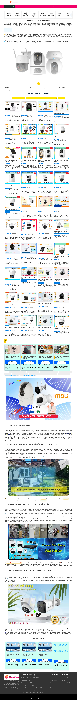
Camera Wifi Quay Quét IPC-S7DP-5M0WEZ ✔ (61, 257)
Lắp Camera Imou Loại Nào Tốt (44, 655)
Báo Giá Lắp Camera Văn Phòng (61, 656)
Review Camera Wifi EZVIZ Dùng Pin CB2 (12, 357)
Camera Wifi (34, 6)
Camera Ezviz (53, 687)
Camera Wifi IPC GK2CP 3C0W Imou (44, 304)
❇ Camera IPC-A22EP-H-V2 (43, 112)
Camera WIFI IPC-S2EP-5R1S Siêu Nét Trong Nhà (12, 185)
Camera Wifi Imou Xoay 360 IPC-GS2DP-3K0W (61, 304)
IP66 (59, 98)
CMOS (40, 98)
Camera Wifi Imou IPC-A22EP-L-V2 (12, 135)
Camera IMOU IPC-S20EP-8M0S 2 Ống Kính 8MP (45, 161)
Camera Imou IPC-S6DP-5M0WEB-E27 (61, 209)
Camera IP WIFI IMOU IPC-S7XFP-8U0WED (45, 209)
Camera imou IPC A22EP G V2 (11, 112)
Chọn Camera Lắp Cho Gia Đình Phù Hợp (62, 357)
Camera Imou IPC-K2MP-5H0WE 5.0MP (28, 209)
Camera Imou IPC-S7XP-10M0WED (28, 254)
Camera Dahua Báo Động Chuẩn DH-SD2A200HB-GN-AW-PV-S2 (29, 357)
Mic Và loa (15, 98)
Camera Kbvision (53, 682)
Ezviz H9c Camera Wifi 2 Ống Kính (50, 373)
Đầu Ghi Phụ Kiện (50, 6)
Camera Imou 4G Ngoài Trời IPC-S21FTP (28, 278)
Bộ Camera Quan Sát (20, 6)
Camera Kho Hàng (65, 687)
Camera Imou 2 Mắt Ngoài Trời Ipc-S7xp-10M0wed (45, 357)
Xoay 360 (44, 98)
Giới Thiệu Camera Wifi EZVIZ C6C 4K (28, 375)
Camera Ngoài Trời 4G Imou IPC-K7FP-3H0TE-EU (12, 281)
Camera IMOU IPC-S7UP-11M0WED (28, 232)
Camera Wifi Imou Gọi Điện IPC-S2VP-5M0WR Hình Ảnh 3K (28, 304)
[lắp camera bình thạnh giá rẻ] (14, 2)
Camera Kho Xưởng (66, 685)
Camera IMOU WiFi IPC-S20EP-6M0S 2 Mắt (28, 161)
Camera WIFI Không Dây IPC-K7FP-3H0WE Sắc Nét (27, 328)
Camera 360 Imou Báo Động (38, 20)
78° (24, 98)
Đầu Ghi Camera (53, 690)
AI (36, 98)
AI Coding (55, 98)
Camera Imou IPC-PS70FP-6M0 (44, 185)
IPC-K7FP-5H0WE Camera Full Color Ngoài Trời (11, 304)
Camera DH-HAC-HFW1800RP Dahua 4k (20, 373)
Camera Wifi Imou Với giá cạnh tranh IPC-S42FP (45, 280)
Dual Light (20, 98)
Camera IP (28, 6)
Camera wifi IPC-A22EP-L (59, 113)
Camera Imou (53, 685)
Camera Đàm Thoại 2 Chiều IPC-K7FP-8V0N (61, 136)
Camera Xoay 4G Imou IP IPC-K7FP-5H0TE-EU (60, 232)
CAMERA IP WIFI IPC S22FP (43, 230)
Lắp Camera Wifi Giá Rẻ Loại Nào (35, 373)
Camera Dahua (53, 677)
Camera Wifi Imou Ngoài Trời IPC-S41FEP (44, 328)
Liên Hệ (56, 6)
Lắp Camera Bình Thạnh (10, 6)
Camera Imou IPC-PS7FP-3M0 (60, 185)
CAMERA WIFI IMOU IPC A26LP (27, 112)
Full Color (33, 98)
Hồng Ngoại (28, 98)
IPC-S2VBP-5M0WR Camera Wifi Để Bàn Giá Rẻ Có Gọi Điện (45, 255)
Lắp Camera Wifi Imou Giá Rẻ (10, 100)
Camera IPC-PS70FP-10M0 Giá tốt (28, 185)
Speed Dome (49, 98)
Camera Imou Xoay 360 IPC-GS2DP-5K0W (11, 255)
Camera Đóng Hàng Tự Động (13, 655)
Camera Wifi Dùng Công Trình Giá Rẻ (12, 375)
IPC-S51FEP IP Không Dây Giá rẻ (61, 328)
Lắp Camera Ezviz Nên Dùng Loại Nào (28, 655)
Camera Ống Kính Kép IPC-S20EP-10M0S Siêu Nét (61, 161)
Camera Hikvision (53, 680)
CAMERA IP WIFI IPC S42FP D (11, 230)
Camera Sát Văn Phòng (66, 680)
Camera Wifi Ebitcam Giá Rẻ (63, 373)
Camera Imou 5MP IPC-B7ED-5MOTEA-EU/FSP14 (11, 161)
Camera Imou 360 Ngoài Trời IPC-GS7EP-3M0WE (12, 328)
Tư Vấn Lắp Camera (42, 6)
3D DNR (62, 98)
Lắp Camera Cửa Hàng (66, 682)
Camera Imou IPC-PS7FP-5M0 (11, 209)
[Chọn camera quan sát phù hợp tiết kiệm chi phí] (72, 15)
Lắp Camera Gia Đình (66, 677)
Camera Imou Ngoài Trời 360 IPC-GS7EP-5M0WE (61, 280)
